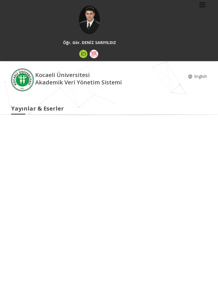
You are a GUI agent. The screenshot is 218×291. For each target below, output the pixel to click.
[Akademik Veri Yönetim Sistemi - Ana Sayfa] (23, 79)
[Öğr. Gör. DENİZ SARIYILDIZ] (89, 20)
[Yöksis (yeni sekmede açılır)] (94, 54)
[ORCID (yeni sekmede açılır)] (83, 54)
